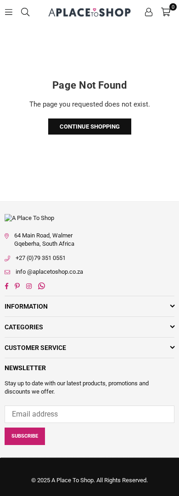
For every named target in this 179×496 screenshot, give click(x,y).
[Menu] (8, 11)
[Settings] (148, 11)
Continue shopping (90, 126)
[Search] (25, 11)
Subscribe (24, 436)
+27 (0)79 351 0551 (41, 257)
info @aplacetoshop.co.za (49, 271)
